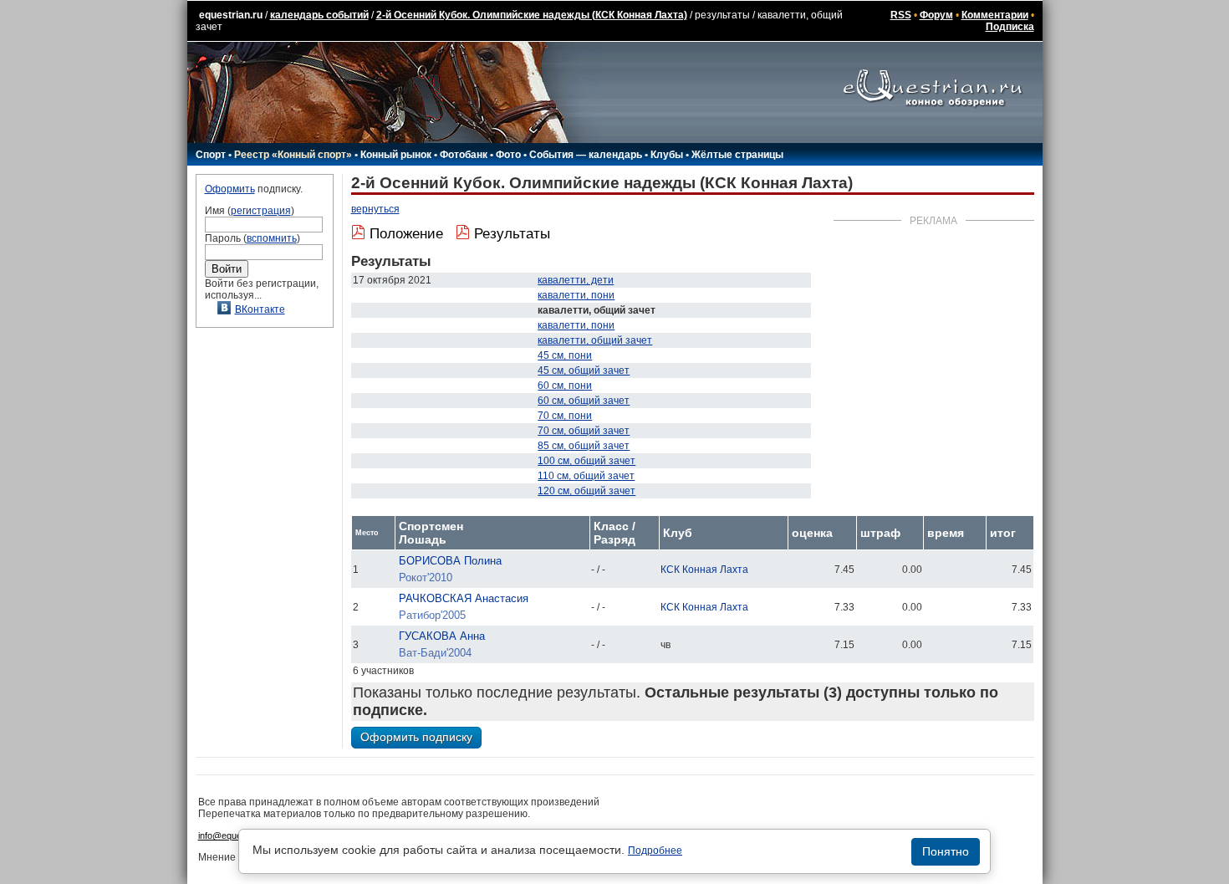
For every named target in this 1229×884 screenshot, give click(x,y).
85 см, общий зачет (584, 446)
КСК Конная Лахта (704, 569)
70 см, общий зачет (584, 431)
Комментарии (994, 15)
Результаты (512, 234)
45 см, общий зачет (584, 370)
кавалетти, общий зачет (595, 340)
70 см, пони (565, 416)
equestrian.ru (231, 15)
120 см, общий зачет (586, 491)
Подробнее (655, 850)
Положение (406, 234)
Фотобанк (463, 155)
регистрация (261, 211)
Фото (508, 155)
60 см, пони (565, 385)
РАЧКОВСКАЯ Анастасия (463, 598)
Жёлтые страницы (737, 155)
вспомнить (272, 238)
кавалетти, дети (576, 280)
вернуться (375, 209)
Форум (936, 15)
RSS (900, 15)
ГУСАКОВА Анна (442, 636)
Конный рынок (395, 155)
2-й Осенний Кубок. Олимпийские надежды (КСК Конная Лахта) (531, 15)
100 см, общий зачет (586, 461)
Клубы (666, 155)
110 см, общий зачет (586, 476)
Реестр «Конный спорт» (293, 155)
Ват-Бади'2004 (435, 652)
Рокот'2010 (425, 577)
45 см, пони (565, 355)
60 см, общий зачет (584, 400)
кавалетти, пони (576, 295)
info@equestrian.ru (236, 835)
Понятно (945, 851)
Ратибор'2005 (432, 615)
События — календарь (585, 155)
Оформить (230, 189)
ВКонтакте (260, 309)
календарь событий (319, 15)
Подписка (1010, 27)
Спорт (211, 155)
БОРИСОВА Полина (450, 560)
